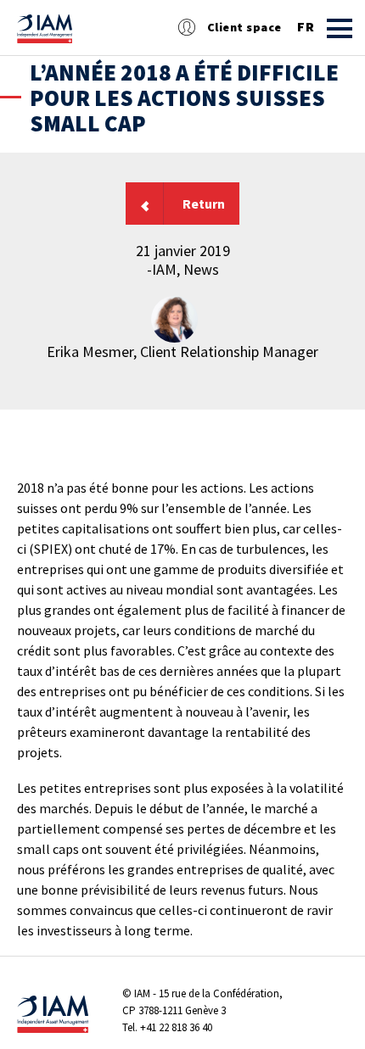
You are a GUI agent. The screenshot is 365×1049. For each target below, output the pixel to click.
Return (203, 203)
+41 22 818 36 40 (176, 1027)
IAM (142, 993)
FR (305, 27)
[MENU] (339, 28)
